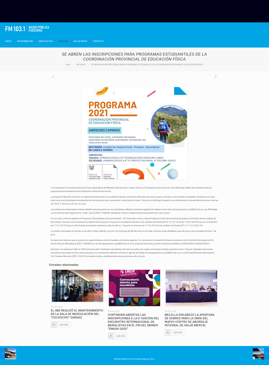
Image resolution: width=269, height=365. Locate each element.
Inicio (68, 64)
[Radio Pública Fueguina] (27, 28)
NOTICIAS (80, 64)
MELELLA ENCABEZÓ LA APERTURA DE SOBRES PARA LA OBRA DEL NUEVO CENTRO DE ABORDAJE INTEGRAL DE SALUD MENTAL (189, 320)
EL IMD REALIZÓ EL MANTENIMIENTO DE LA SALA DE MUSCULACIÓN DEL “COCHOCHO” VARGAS (77, 314)
